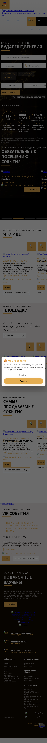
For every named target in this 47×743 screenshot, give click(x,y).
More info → (23, 375)
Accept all (23, 381)
